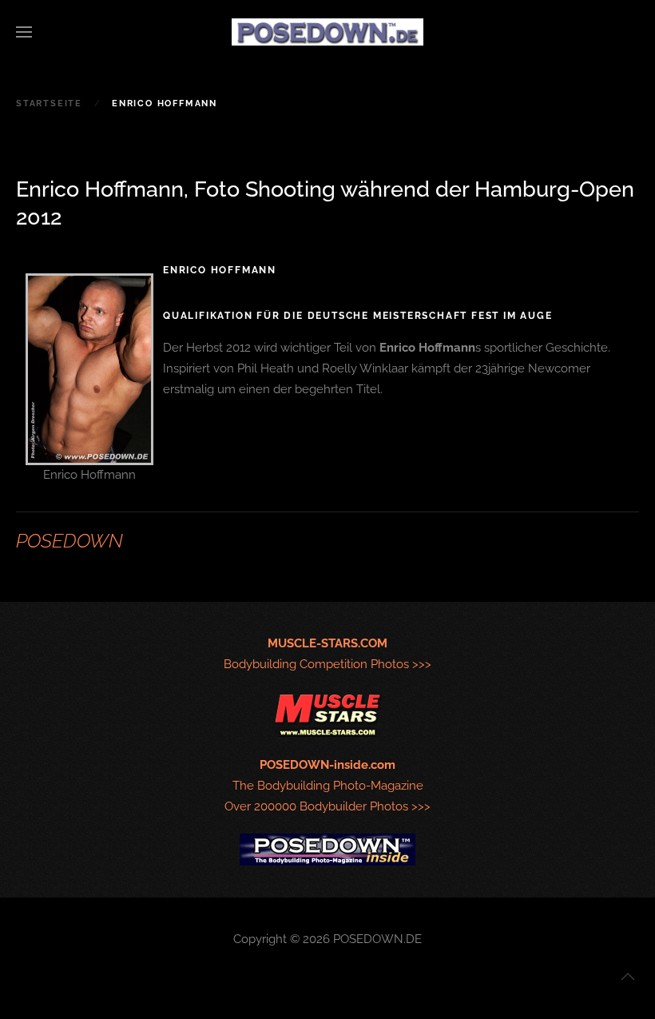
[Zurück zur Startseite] (327, 32)
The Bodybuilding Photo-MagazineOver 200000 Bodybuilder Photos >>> (327, 786)
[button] (24, 32)
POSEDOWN (69, 540)
